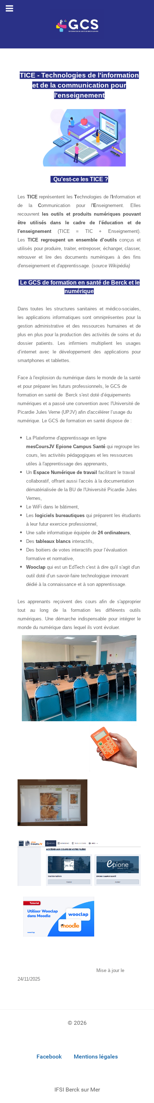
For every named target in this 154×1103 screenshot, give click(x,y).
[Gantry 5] (77, 24)
